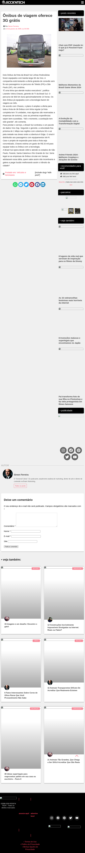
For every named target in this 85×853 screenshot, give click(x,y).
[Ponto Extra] (71, 211)
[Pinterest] (78, 450)
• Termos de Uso (30, 842)
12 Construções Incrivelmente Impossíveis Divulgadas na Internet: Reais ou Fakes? (63, 627)
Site (5, 541)
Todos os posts (20, 486)
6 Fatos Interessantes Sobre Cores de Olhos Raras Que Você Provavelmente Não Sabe (20, 695)
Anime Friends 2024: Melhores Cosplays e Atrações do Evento (68, 157)
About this (62, 182)
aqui (71, 185)
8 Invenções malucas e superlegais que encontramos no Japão (69, 340)
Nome (7, 531)
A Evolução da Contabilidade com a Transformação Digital (69, 121)
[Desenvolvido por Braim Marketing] (74, 827)
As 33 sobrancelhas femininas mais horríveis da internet (70, 300)
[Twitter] (67, 457)
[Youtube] (74, 457)
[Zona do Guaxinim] (77, 211)
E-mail (7, 536)
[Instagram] (63, 450)
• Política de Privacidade (30, 844)
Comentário (9, 526)
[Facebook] (71, 450)
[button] (15, 184)
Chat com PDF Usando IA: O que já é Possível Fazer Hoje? (71, 47)
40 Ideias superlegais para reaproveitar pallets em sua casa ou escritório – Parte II (20, 776)
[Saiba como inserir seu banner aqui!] (64, 211)
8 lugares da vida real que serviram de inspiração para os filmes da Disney (71, 258)
